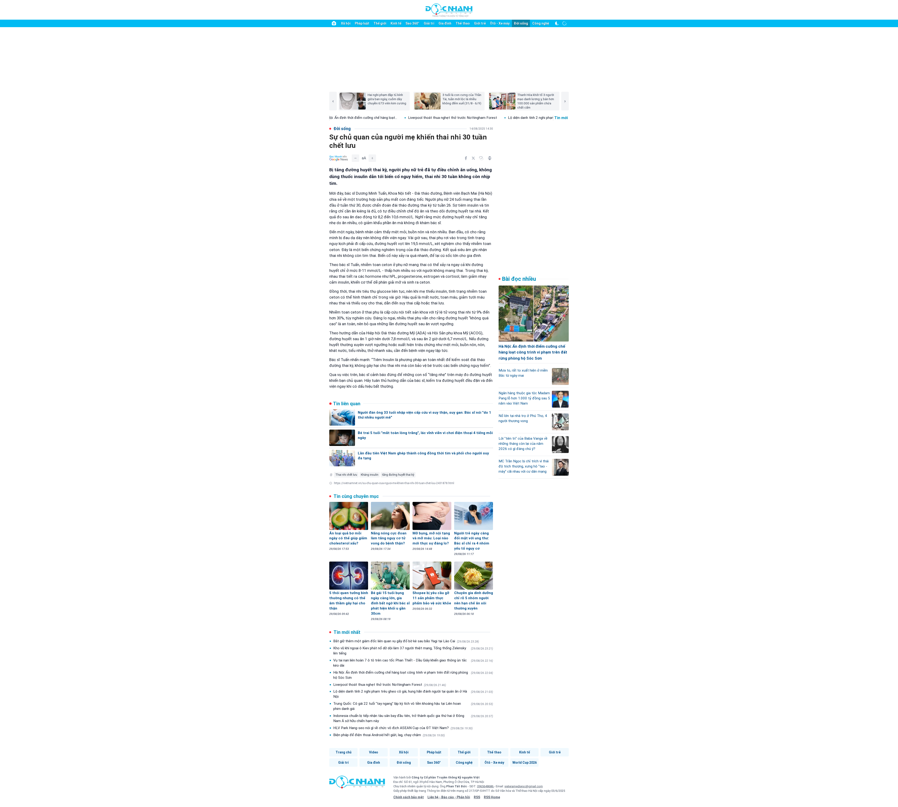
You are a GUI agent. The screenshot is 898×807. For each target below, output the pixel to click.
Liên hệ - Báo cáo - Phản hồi (448, 797)
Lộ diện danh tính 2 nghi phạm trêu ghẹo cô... (499, 118)
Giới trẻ (480, 23)
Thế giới (379, 23)
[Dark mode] (557, 23)
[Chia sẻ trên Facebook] (466, 158)
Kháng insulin (369, 474)
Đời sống (521, 23)
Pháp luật (362, 23)
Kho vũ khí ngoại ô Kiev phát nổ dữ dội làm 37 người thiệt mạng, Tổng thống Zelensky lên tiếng (413, 650)
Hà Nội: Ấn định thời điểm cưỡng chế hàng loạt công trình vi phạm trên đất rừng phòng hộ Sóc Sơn (413, 675)
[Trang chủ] (334, 23)
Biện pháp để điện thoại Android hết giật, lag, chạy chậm (389, 735)
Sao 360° (412, 23)
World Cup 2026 (524, 762)
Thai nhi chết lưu (346, 474)
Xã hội (346, 23)
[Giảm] (355, 158)
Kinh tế (396, 23)
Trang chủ (343, 752)
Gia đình (444, 23)
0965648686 (485, 786)
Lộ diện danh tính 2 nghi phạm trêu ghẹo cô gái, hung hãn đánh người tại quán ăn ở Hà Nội (413, 694)
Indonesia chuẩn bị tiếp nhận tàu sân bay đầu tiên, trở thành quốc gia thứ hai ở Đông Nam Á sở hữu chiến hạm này (413, 718)
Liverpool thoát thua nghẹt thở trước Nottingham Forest (408, 118)
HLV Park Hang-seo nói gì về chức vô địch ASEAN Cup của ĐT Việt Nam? (403, 728)
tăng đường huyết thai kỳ (398, 474)
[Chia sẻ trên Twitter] (473, 158)
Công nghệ (540, 23)
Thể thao (463, 23)
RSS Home (492, 797)
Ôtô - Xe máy (500, 23)
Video (373, 752)
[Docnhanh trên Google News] (338, 158)
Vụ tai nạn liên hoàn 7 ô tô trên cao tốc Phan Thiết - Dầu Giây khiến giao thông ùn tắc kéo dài (413, 663)
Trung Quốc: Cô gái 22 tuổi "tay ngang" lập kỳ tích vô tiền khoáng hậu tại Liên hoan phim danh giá (413, 706)
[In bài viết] (489, 158)
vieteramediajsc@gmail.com (523, 786)
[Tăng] (372, 158)
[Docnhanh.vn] (357, 783)
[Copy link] (481, 158)
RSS (477, 797)
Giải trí (429, 23)
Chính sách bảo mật (408, 797)
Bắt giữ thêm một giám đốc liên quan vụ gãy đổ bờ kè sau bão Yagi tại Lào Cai (406, 641)
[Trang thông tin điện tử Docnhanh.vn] (449, 10)
